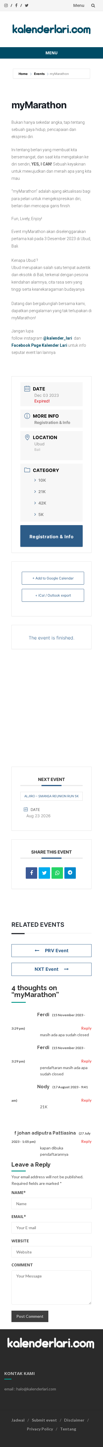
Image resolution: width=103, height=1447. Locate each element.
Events (39, 74)
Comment (22, 1264)
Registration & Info (52, 422)
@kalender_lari (57, 338)
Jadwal (18, 1420)
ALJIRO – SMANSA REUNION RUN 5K (51, 796)
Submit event (44, 1420)
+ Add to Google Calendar (53, 578)
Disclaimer (74, 1420)
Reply (86, 1028)
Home (24, 74)
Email (18, 1216)
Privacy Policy (40, 1428)
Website (20, 1240)
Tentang (68, 1428)
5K (41, 514)
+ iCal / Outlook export (53, 595)
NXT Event (46, 969)
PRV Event (56, 950)
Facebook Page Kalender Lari (39, 345)
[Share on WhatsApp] (57, 873)
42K (42, 503)
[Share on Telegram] (70, 873)
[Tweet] (44, 873)
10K (42, 480)
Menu (78, 5)
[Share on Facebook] (31, 873)
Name (18, 1192)
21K (42, 491)
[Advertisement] (51, 709)
